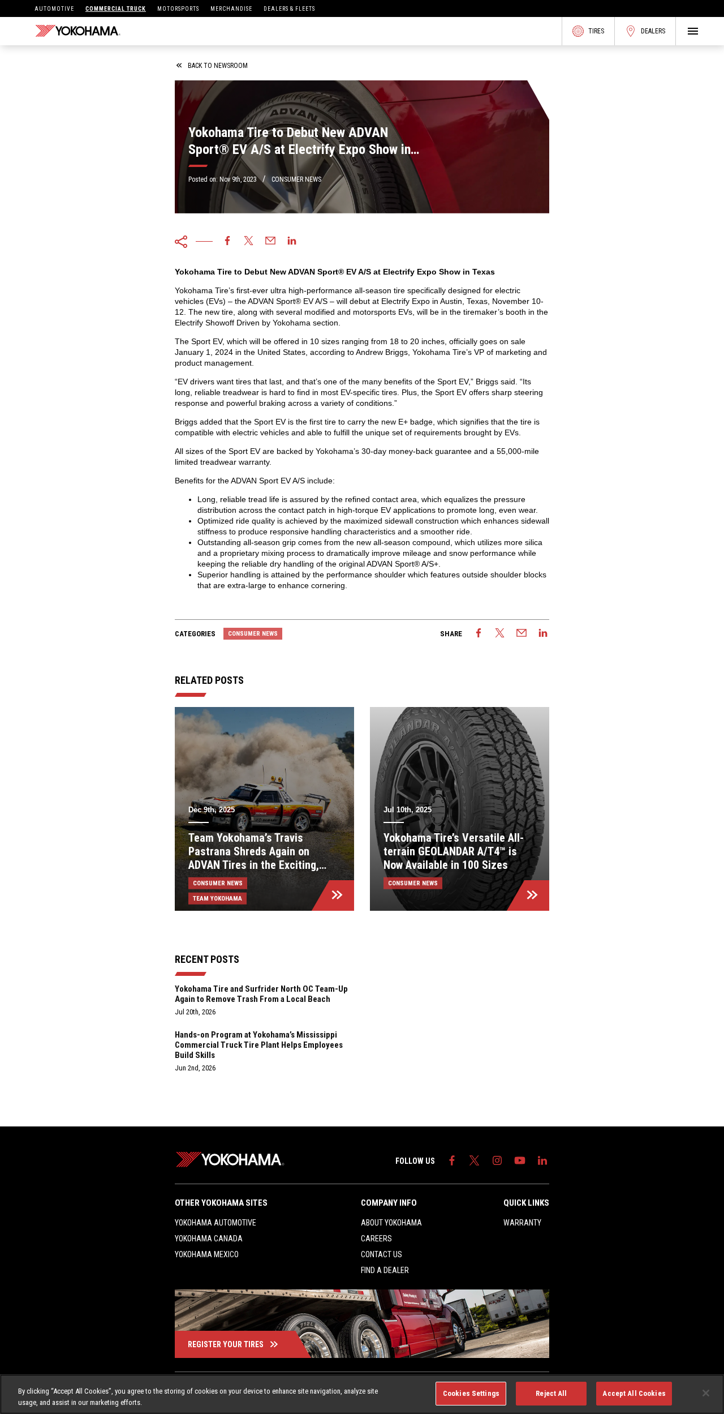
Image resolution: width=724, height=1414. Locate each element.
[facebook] (227, 241)
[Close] (705, 1393)
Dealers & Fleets (289, 9)
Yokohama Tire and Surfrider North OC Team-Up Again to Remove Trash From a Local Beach (261, 994)
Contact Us (381, 1254)
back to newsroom (218, 66)
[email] (270, 241)
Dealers (653, 31)
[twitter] (249, 241)
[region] (362, 1394)
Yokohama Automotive (215, 1222)
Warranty (522, 1222)
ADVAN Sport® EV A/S (287, 301)
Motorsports (178, 9)
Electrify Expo (405, 301)
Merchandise (231, 9)
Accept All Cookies (633, 1393)
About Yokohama (391, 1222)
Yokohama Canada (209, 1238)
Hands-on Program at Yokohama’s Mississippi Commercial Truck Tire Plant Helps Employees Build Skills (259, 1045)
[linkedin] (292, 241)
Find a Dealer (385, 1270)
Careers (376, 1238)
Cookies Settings (471, 1393)
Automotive (54, 9)
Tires (596, 31)
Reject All (551, 1393)
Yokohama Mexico (207, 1254)
